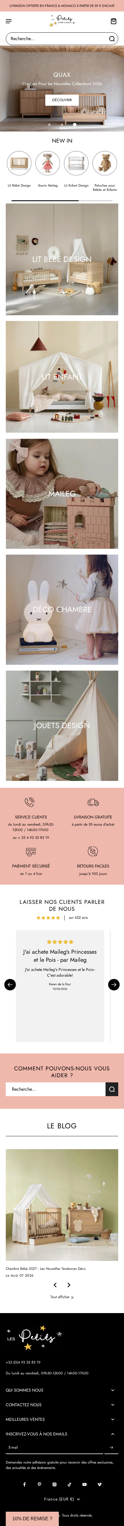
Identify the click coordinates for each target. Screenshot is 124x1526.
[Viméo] (99, 1484)
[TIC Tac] (69, 1484)
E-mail (13, 1447)
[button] (10, 984)
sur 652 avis (78, 917)
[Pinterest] (39, 1484)
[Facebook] (24, 1484)
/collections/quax (13, 48)
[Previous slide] (55, 1285)
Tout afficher (59, 1297)
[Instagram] (54, 1484)
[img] (48, 917)
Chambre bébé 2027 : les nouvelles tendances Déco (46, 1269)
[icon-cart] (112, 21)
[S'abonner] (111, 1447)
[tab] (49, 124)
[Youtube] (84, 1484)
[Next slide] (69, 1285)
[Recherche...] (112, 39)
